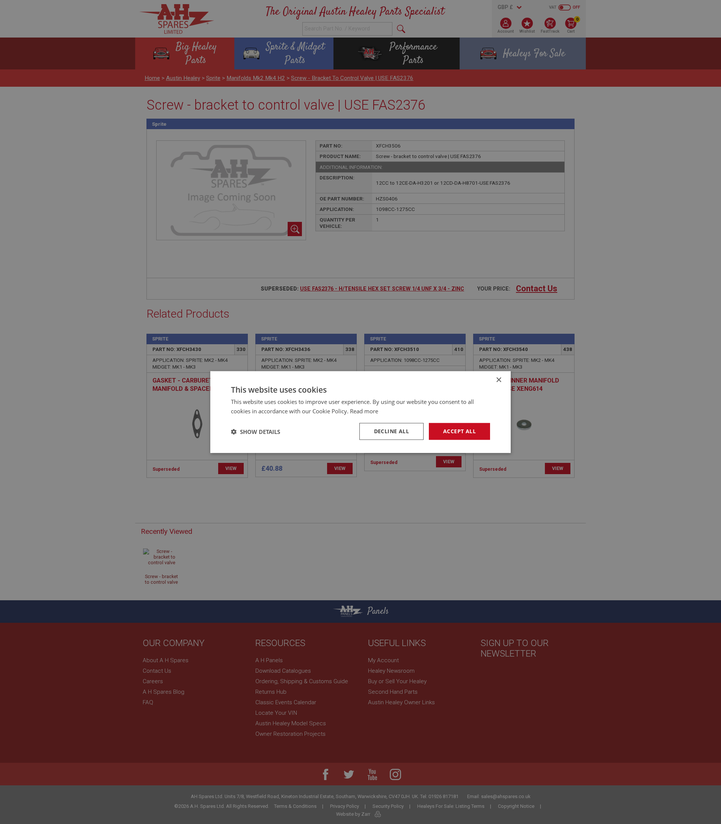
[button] (255, 431)
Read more (364, 410)
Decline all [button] (391, 431)
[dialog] (360, 412)
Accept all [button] (459, 431)
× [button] (498, 380)
